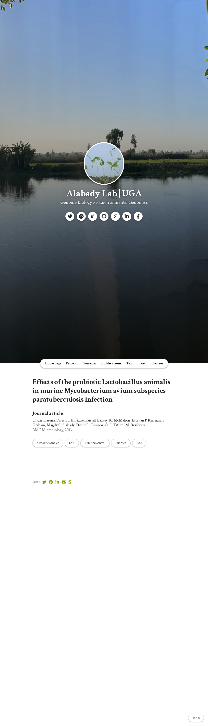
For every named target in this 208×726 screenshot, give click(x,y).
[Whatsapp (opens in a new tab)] (70, 482)
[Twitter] (69, 216)
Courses (157, 363)
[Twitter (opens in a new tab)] (44, 482)
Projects (72, 363)
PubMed (120, 443)
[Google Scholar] (115, 216)
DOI (72, 443)
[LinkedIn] (126, 216)
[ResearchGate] (92, 216)
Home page (53, 363)
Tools (196, 717)
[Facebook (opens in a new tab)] (51, 482)
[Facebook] (138, 216)
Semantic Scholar (48, 443)
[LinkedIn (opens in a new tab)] (57, 482)
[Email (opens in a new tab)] (64, 482)
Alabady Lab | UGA (104, 193)
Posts (143, 363)
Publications (111, 363)
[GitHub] (104, 216)
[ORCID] (81, 216)
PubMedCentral (95, 443)
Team (130, 363)
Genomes (89, 363)
